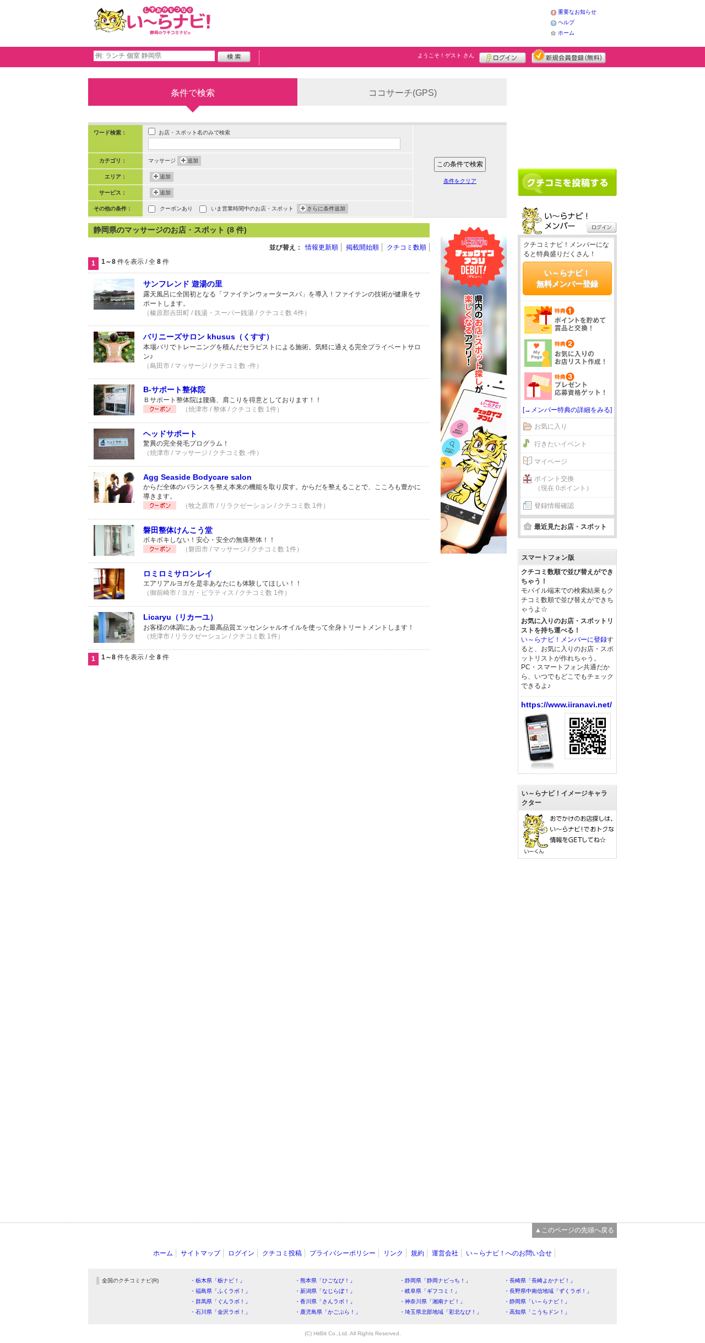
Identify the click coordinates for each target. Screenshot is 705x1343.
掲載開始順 (362, 247)
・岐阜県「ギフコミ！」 (429, 1291)
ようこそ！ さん (445, 55)
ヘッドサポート (170, 433)
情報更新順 (321, 247)
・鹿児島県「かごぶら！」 (328, 1312)
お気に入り (550, 426)
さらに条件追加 (326, 208)
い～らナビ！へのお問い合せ (509, 1253)
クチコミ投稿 (282, 1253)
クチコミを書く (567, 182)
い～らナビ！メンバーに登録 (564, 639)
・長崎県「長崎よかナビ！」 (540, 1280)
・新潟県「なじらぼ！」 (325, 1291)
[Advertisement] (382, 22)
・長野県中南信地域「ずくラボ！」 (548, 1291)
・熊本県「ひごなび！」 (325, 1280)
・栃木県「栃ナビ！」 (217, 1280)
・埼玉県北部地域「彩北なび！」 (440, 1312)
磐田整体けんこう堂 (178, 530)
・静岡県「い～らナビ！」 (537, 1301)
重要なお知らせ (577, 12)
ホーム (566, 33)
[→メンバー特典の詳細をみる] (567, 410)
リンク (393, 1253)
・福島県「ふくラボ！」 (220, 1291)
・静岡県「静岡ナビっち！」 (435, 1280)
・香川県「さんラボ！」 (325, 1301)
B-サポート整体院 (174, 389)
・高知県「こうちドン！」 (537, 1312)
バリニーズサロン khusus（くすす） (208, 336)
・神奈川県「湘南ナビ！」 (432, 1301)
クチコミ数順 (406, 247)
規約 (417, 1253)
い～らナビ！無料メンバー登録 (567, 278)
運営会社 (445, 1253)
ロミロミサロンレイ (178, 573)
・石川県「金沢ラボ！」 (220, 1312)
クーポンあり (176, 208)
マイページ (550, 461)
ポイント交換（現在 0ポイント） (563, 483)
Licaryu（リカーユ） (180, 617)
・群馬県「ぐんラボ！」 (220, 1301)
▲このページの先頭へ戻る (574, 1230)
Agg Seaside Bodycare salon (197, 477)
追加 (192, 161)
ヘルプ (566, 22)
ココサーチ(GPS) (402, 93)
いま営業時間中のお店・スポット (252, 208)
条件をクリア (459, 181)
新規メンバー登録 (569, 56)
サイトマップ (200, 1253)
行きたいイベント (560, 444)
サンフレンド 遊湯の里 (183, 283)
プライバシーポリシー (343, 1253)
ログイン (502, 56)
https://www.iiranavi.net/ (566, 704)
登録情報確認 (554, 506)
